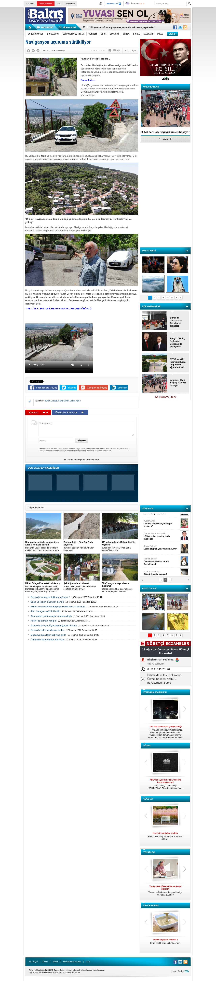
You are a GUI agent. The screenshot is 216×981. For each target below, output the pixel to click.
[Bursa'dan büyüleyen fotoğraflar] (153, 284)
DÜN (156, 397)
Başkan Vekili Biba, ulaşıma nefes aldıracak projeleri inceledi (117, 587)
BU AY (173, 397)
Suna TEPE (161, 555)
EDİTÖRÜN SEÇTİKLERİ (155, 692)
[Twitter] (33, 50)
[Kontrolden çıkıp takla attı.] (153, 621)
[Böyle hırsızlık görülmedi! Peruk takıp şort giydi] (177, 621)
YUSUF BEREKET (155, 518)
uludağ (54, 401)
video (78, 401)
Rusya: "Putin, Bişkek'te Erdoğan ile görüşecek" (177, 342)
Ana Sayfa (30, 4)
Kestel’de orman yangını (44, 620)
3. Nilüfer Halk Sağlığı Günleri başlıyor (109, 27)
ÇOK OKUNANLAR (151, 306)
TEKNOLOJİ (149, 852)
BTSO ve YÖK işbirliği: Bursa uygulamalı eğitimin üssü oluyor (177, 363)
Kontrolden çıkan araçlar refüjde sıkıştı (51, 616)
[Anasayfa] (30, 27)
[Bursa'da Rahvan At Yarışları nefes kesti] (177, 602)
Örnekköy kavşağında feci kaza (47, 639)
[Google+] (37, 50)
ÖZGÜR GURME (151, 905)
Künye (45, 962)
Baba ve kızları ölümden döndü (47, 601)
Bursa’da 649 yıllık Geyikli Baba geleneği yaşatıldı (118, 546)
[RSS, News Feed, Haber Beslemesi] (185, 27)
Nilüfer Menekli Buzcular (156, 532)
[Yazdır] (118, 50)
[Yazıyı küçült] (126, 50)
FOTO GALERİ (149, 251)
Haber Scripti (178, 971)
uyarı (72, 401)
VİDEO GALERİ (149, 588)
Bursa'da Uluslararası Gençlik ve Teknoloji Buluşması (176, 321)
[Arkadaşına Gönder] (114, 50)
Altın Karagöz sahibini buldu (45, 611)
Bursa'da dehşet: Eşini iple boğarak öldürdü (54, 625)
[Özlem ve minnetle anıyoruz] (177, 264)
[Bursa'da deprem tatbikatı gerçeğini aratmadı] (153, 264)
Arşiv (59, 4)
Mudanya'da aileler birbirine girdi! (48, 634)
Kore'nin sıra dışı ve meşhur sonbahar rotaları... (165, 836)
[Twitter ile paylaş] (180, 27)
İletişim (55, 962)
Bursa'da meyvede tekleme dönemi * (50, 597)
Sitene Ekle (70, 4)
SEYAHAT (148, 799)
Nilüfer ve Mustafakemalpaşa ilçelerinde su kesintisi (58, 606)
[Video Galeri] (67, 27)
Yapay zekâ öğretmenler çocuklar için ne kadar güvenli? (165, 890)
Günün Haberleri (45, 4)
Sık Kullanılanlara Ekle (72, 962)
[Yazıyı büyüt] (134, 50)
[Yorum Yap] (110, 50)
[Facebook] (28, 50)
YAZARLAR (147, 508)
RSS (88, 962)
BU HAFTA (164, 397)
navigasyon (63, 401)
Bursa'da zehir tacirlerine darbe (47, 630)
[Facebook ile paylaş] (175, 27)
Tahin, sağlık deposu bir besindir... (165, 941)
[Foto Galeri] (46, 27)
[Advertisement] (205, 59)
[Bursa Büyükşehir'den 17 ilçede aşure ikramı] (153, 602)
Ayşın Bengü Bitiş (154, 568)
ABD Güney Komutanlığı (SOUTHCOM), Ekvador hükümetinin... (165, 784)
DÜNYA (147, 745)
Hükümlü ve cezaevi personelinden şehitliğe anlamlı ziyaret (79, 586)
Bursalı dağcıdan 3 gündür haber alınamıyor (78, 546)
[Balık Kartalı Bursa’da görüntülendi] (177, 284)
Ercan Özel (155, 543)
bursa (47, 401)
